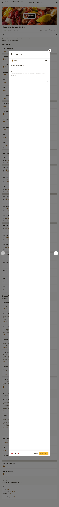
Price (15, 60)
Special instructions (17, 72)
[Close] (49, 50)
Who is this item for (17, 65)
